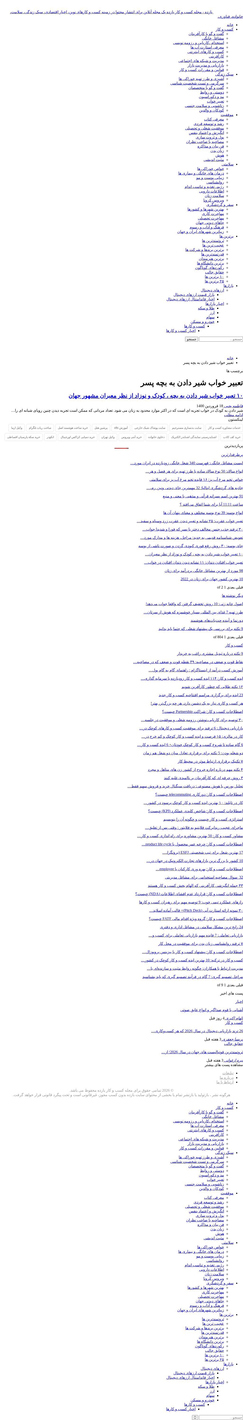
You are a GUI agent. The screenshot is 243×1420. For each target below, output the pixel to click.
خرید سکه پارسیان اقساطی (23, 437)
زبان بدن (217, 151)
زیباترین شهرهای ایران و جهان (200, 232)
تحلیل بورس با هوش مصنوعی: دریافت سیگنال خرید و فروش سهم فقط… (185, 786)
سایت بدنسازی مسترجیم (186, 427)
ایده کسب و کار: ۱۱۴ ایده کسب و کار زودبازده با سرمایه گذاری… (192, 678)
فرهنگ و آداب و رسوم (207, 227)
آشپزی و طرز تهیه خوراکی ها (201, 79)
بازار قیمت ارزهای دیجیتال (194, 295)
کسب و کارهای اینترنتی (205, 52)
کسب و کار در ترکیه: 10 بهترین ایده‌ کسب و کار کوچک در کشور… (192, 960)
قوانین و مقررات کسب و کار (201, 70)
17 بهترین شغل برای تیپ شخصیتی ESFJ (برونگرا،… (202, 852)
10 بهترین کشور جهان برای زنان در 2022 (212, 579)
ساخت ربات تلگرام (40, 427)
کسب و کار (225, 29)
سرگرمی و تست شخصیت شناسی (197, 83)
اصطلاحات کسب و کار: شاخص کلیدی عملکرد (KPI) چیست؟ (195, 811)
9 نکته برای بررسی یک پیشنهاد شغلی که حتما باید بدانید (201, 629)
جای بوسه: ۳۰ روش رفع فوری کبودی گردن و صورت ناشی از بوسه (190, 546)
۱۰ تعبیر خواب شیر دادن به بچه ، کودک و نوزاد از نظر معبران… (194, 554)
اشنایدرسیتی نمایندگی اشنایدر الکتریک (193, 437)
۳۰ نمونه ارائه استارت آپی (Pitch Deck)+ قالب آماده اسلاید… (196, 910)
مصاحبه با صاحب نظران (205, 142)
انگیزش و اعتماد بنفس (206, 133)
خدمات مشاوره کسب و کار (224, 427)
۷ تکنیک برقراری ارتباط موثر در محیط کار (210, 761)
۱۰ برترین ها (214, 277)
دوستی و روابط (212, 92)
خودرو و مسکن (203, 322)
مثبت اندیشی (214, 160)
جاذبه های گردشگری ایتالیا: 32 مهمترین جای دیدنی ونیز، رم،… (194, 488)
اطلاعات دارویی (211, 191)
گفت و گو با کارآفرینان (206, 34)
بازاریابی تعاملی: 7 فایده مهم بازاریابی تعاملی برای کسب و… (196, 935)
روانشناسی (215, 182)
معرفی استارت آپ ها (207, 47)
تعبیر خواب (215, 101)
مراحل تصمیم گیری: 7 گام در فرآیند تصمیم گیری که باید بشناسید (192, 977)
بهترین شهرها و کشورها (205, 209)
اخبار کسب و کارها (181, 331)
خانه (230, 25)
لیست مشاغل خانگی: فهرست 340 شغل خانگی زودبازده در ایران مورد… (186, 463)
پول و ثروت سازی (210, 137)
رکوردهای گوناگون (209, 268)
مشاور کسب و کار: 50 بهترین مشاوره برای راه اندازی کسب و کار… (190, 836)
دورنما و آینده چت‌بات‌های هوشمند (217, 620)
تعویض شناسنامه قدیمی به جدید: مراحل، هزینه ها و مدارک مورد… (191, 538)
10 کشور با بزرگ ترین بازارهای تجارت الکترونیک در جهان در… (194, 861)
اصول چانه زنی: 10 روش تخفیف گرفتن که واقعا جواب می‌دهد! (194, 604)
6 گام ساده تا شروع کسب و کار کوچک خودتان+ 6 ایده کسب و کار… (190, 745)
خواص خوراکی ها (210, 169)
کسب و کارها (194, 326)
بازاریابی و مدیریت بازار (205, 65)
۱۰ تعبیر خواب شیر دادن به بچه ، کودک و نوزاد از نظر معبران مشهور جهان (156, 396)
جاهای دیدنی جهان (210, 223)
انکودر (50, 437)
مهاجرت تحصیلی (211, 218)
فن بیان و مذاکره (210, 146)
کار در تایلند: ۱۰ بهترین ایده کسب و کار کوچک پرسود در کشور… (193, 803)
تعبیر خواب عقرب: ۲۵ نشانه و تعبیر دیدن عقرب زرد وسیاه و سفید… (190, 521)
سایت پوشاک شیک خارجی (149, 427)
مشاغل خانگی (213, 38)
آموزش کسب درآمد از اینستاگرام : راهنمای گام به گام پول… (196, 670)
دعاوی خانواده (156, 437)
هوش (219, 155)
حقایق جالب (214, 272)
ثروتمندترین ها (213, 241)
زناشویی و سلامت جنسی (204, 106)
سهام (210, 317)
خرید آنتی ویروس (131, 437)
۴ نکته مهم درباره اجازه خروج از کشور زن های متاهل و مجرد (195, 770)
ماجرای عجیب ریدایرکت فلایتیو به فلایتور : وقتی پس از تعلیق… (194, 828)
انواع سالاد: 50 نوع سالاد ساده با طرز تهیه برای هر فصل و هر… (194, 471)
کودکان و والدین (211, 110)
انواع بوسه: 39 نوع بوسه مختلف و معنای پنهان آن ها (203, 513)
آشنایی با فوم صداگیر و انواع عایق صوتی (211, 1010)
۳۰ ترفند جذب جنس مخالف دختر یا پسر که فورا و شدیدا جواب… (192, 529)
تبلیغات (228, 1073)
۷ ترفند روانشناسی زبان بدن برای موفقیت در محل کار (200, 944)
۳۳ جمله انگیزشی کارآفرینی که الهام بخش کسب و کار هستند (195, 886)
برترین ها (227, 236)
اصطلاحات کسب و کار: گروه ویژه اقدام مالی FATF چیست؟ (196, 919)
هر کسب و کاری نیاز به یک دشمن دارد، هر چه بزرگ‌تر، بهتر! (197, 703)
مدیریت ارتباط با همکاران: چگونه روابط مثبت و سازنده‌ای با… (195, 968)
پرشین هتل (100, 427)
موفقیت (227, 115)
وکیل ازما (16, 427)
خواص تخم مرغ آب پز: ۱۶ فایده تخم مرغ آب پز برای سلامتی (196, 480)
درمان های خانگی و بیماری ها (201, 173)
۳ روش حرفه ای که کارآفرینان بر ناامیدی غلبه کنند (203, 778)
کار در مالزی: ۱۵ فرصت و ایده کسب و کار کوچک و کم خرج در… (192, 736)
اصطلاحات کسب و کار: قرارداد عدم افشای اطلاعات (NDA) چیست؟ (189, 894)
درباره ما (227, 1078)
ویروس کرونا (213, 200)
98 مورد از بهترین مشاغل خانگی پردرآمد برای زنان (204, 571)
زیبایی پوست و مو (210, 178)
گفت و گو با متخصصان (206, 88)
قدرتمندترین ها (212, 254)
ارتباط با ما (225, 1082)
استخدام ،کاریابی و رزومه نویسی (198, 43)
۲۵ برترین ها (214, 281)
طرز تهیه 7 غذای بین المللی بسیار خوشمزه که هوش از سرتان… (193, 612)
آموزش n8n (121, 427)
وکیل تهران (108, 437)
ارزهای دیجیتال (212, 290)
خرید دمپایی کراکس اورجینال (78, 437)
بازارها (229, 286)
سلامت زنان (214, 196)
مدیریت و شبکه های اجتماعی (201, 61)
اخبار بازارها (215, 304)
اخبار (239, 1002)
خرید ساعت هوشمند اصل (73, 427)
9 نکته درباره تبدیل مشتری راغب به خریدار (210, 654)
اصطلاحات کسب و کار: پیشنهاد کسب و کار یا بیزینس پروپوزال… (192, 952)
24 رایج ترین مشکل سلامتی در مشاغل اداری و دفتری (201, 927)
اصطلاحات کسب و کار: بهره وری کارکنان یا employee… (199, 869)
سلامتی (228, 164)
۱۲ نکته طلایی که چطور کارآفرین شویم (212, 687)
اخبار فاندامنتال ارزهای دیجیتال (190, 299)
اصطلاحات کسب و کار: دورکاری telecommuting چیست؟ (199, 794)
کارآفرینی (216, 56)
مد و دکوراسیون (211, 97)
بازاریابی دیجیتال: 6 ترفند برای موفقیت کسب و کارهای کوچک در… (191, 728)
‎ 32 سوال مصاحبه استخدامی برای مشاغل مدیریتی (204, 877)
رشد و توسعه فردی (209, 124)
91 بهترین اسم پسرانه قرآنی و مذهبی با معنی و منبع (203, 496)
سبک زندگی (224, 74)
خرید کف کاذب (231, 437)
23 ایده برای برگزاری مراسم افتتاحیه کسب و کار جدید (201, 695)
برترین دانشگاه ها (210, 263)
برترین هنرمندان (211, 259)
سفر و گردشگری (220, 205)
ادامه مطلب (233, 415)
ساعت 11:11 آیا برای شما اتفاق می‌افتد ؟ (211, 504)
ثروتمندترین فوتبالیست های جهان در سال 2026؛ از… (202, 1052)
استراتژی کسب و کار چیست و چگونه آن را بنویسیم (203, 819)
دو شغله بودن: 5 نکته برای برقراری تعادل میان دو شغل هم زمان (193, 753)
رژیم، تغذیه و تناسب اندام (204, 187)
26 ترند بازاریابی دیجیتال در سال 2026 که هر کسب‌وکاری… (197, 1031)
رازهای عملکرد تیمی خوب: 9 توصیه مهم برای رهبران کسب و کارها (191, 902)
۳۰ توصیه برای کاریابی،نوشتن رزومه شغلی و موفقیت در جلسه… (192, 720)
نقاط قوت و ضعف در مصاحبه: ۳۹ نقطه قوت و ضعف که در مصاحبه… (188, 662)
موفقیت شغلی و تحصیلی (204, 128)
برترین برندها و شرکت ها (204, 250)
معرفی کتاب (214, 119)
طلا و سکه (206, 308)
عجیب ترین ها (213, 245)
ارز (212, 313)
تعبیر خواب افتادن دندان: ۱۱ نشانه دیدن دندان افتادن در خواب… (193, 562)
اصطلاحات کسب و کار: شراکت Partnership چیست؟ (202, 712)
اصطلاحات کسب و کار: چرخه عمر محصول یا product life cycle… (192, 844)
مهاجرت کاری (213, 214)
